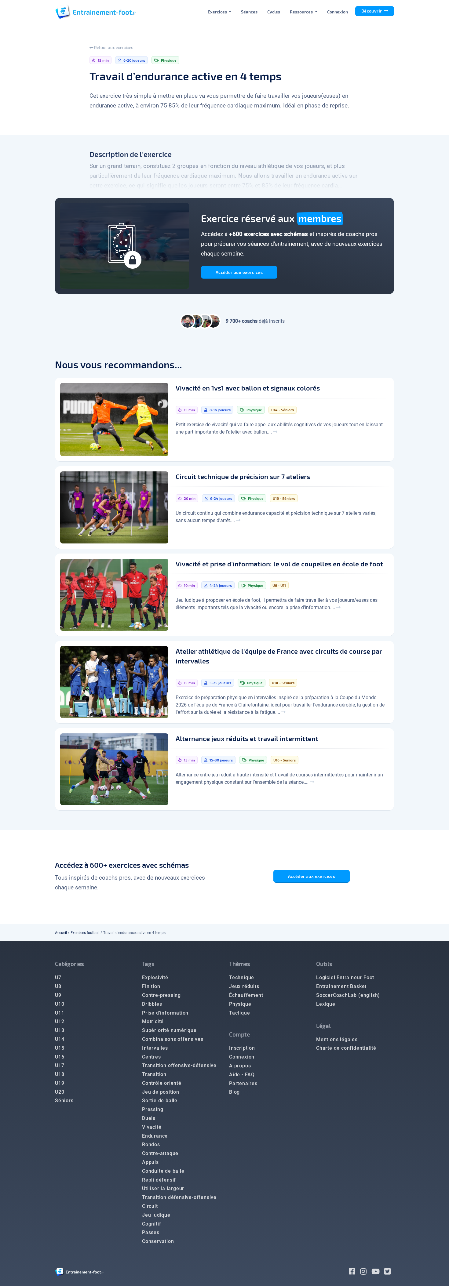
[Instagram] (365, 1272)
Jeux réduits (244, 986)
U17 (59, 1065)
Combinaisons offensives (172, 1039)
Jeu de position (160, 1092)
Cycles (273, 11)
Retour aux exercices (113, 47)
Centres (151, 1057)
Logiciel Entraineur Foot (345, 977)
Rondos (151, 1144)
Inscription (242, 1048)
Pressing (152, 1109)
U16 (59, 1057)
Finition (151, 986)
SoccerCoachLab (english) (348, 995)
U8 (58, 986)
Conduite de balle (163, 1171)
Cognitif (151, 1224)
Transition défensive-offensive (179, 1197)
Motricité (153, 1021)
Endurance (155, 1136)
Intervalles (155, 1048)
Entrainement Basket (341, 986)
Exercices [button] (218, 11)
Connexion (337, 11)
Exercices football (85, 933)
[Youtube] (378, 1272)
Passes (150, 1232)
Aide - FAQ (242, 1074)
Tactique (239, 1013)
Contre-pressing (161, 995)
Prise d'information (165, 1013)
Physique (240, 1004)
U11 (59, 1013)
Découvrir (372, 10)
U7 (58, 977)
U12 (59, 1021)
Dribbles (152, 1004)
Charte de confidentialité (346, 1048)
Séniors (64, 1100)
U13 (59, 1030)
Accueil (61, 933)
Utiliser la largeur (163, 1188)
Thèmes (239, 963)
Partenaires (243, 1083)
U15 (59, 1048)
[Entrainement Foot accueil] (95, 11)
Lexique (325, 1004)
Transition (154, 1074)
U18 (59, 1074)
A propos (240, 1066)
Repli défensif (159, 1180)
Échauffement (246, 995)
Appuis (150, 1162)
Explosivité (155, 977)
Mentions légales (337, 1039)
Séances (249, 11)
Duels (148, 1118)
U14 (59, 1039)
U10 (59, 1004)
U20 (59, 1092)
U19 (59, 1083)
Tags (148, 963)
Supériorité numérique (169, 1030)
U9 (58, 995)
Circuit (150, 1206)
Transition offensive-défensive (179, 1065)
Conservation (158, 1241)
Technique (241, 977)
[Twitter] (389, 1272)
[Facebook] (354, 1272)
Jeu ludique (156, 1215)
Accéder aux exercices (239, 272)
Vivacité (151, 1127)
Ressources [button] (302, 11)
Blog (234, 1092)
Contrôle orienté (161, 1083)
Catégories (69, 963)
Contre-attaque (160, 1153)
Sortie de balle (159, 1100)
